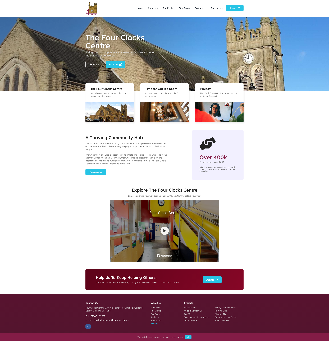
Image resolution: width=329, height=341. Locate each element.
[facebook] (88, 326)
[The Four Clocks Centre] (91, 2)
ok (188, 337)
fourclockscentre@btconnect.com (111, 320)
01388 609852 (98, 316)
